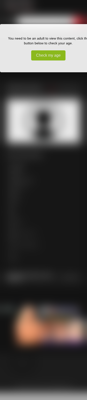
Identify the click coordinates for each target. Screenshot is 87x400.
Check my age (48, 55)
